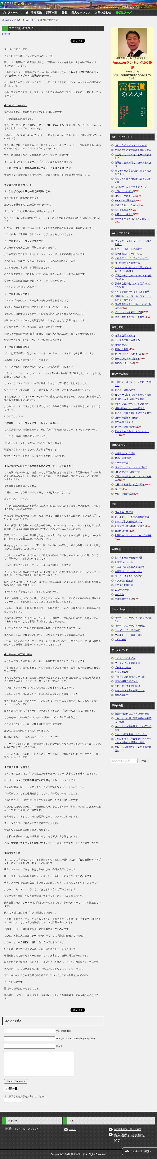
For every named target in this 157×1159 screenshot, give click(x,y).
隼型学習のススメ (124, 422)
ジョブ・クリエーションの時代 (131, 467)
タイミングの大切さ (125, 658)
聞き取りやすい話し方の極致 (130, 399)
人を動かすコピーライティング (131, 186)
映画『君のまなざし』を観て (130, 317)
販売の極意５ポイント (126, 681)
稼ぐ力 (118, 489)
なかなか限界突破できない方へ (131, 734)
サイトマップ (14, 2)
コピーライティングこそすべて (131, 145)
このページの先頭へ (140, 1151)
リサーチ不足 (121, 462)
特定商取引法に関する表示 (127, 1129)
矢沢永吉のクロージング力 (128, 253)
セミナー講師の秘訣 (125, 390)
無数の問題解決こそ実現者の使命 (132, 713)
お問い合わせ (103, 12)
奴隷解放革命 (121, 530)
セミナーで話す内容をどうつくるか (133, 394)
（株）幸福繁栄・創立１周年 (130, 484)
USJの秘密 (120, 639)
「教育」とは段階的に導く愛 (130, 676)
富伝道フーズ (124, 12)
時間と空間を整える (125, 335)
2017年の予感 (122, 590)
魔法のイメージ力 (124, 363)
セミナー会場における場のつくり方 (133, 413)
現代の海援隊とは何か (126, 417)
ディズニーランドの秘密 (127, 630)
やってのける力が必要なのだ (130, 690)
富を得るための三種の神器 (128, 557)
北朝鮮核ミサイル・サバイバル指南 (133, 535)
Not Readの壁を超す (125, 200)
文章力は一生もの (124, 214)
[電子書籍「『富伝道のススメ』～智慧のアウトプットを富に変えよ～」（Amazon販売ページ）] (132, 104)
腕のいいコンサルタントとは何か (132, 404)
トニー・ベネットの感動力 (128, 249)
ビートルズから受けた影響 (128, 312)
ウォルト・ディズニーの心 (128, 635)
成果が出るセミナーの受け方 (130, 408)
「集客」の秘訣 (123, 667)
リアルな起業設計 (124, 585)
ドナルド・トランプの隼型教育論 (132, 517)
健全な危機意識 (123, 458)
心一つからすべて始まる (127, 358)
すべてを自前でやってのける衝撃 (132, 291)
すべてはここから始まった (128, 354)
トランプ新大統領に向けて (128, 521)
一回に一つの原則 (124, 191)
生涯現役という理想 (125, 453)
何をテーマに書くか (125, 196)
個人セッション (81, 12)
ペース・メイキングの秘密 (128, 576)
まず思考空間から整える (127, 340)
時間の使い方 (121, 344)
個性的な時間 (121, 349)
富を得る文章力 (123, 209)
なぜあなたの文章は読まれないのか (133, 150)
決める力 (119, 594)
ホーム (72, 1129)
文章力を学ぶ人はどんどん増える (132, 219)
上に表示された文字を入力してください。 (26, 1096)
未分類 (6, 34)
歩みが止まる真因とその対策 (130, 567)
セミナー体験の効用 (125, 427)
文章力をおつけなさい (126, 205)
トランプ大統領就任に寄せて (130, 526)
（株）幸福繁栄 (32, 12)
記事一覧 (51, 12)
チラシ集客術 (121, 672)
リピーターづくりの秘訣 (127, 686)
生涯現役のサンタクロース (128, 571)
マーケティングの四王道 (127, 663)
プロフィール (10, 12)
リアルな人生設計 (124, 580)
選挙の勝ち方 (121, 695)
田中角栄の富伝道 (124, 512)
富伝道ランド (31, 3)
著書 (64, 12)
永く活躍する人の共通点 (127, 263)
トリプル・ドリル (124, 562)
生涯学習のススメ (124, 599)
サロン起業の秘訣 (124, 493)
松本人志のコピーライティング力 (132, 258)
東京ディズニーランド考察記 (130, 625)
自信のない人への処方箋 (127, 472)
